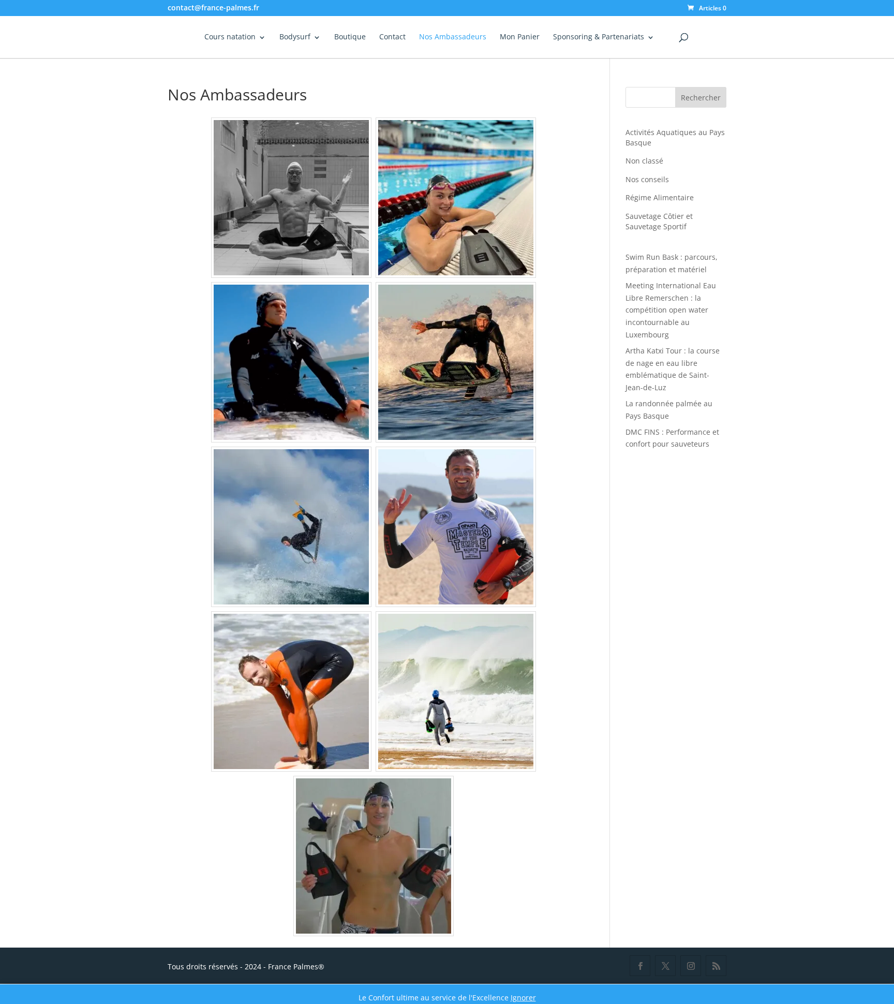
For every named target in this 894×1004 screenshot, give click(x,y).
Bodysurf (294, 37)
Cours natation (230, 37)
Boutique (350, 37)
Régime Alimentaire (659, 197)
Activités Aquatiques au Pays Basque (675, 137)
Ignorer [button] (523, 997)
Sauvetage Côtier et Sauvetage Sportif (659, 221)
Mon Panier (520, 37)
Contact (392, 37)
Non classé (644, 161)
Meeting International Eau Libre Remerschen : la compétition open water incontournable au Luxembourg (670, 309)
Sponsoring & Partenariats (598, 37)
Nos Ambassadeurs (452, 37)
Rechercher (701, 97)
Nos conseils (647, 179)
